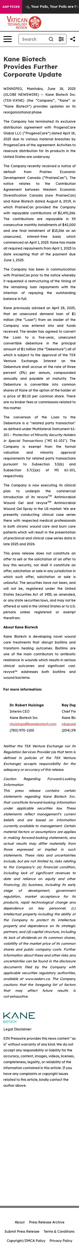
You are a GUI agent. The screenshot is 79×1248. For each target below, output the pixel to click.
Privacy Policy (61, 1241)
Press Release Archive (46, 1222)
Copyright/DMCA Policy (26, 1241)
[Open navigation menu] (7, 39)
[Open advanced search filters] (61, 39)
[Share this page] (73, 39)
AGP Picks (11, 7)
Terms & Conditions (59, 1231)
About (20, 1222)
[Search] (51, 39)
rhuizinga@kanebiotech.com (33, 724)
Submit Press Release (22, 1231)
